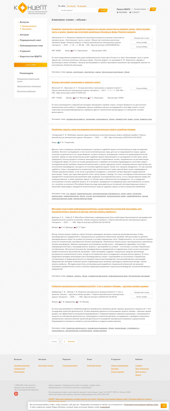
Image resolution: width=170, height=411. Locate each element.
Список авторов (117, 372)
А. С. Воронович (96, 98)
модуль (69, 72)
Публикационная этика (31, 46)
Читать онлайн (141, 42)
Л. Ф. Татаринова (66, 142)
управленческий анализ (98, 276)
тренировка (90, 119)
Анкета (138, 375)
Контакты (115, 369)
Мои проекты (140, 372)
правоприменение (71, 196)
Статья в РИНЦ (141, 47)
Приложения (26, 29)
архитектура (89, 72)
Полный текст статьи (141, 38)
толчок (136, 119)
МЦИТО (51, 399)
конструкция (78, 72)
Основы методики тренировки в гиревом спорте (76, 82)
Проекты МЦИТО (123, 9)
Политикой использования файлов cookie (141, 405)
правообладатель (134, 196)
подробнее (105, 407)
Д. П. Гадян (80, 227)
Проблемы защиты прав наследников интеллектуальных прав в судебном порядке (94, 129)
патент (123, 194)
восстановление (99, 196)
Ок (164, 406)
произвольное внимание (97, 328)
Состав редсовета (70, 366)
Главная (138, 366)
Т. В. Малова (83, 302)
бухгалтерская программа (139, 276)
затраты (77, 276)
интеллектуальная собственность (106, 194)
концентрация (120, 328)
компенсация (57, 196)
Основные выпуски (29, 26)
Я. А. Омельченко (80, 51)
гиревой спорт (121, 119)
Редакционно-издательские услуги (28, 80)
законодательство (84, 194)
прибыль (69, 276)
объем (127, 72)
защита (73, 194)
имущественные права (82, 199)
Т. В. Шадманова (68, 302)
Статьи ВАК (31, 65)
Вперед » (72, 341)
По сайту (61, 6)
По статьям (71, 6)
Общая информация (119, 366)
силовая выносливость (75, 119)
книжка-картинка (100, 331)
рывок (130, 119)
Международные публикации (29, 86)
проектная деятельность (76, 328)
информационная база (118, 276)
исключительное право (116, 196)
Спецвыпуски (19, 369)
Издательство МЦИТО (31, 56)
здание (98, 72)
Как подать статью (45, 366)
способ (89, 196)
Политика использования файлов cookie (112, 399)
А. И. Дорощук (67, 227)
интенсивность (102, 119)
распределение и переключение (78, 331)
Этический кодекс (94, 366)
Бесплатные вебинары (26, 91)
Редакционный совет (30, 40)
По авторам (81, 6)
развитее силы (146, 119)
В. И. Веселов (81, 98)
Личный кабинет (140, 9)
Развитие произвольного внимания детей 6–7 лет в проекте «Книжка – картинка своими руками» (100, 286)
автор (129, 194)
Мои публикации (142, 369)
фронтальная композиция (112, 72)
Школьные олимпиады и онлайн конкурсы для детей (76, 399)
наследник (137, 194)
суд (67, 194)
